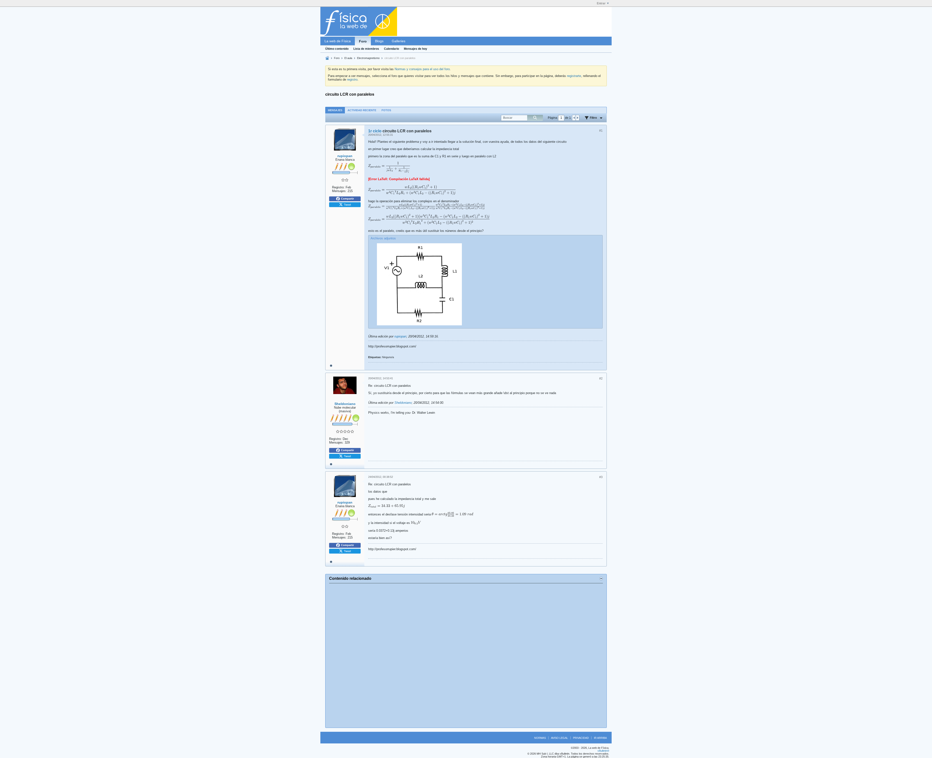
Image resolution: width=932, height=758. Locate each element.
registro (352, 79)
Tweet (347, 204)
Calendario (391, 49)
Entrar (601, 3)
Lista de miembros (366, 49)
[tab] (335, 110)
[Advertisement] (466, 655)
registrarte (574, 76)
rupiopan (400, 336)
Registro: (338, 187)
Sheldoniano (403, 402)
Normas (540, 737)
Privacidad (581, 737)
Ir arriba (600, 737)
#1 (601, 130)
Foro (363, 41)
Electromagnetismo (368, 58)
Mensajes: (339, 191)
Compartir (347, 198)
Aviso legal (559, 737)
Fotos (386, 110)
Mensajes (335, 110)
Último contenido (337, 49)
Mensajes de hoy (415, 49)
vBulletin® (603, 750)
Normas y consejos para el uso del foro (422, 69)
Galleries (398, 41)
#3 (601, 477)
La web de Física (338, 41)
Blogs (379, 41)
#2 (601, 378)
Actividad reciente (362, 110)
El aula (348, 58)
